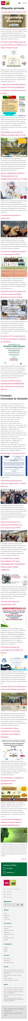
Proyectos (6, 917)
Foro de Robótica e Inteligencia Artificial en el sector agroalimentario (12, 781)
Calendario (6, 928)
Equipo (5, 913)
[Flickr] (21, 904)
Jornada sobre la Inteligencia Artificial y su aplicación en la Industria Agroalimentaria (11, 822)
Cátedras (6, 949)
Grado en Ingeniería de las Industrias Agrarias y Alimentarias (14, 972)
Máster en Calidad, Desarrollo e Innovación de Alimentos (13, 995)
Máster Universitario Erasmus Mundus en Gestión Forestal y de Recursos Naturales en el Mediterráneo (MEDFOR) (14, 999)
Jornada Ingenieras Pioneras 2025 (13, 12)
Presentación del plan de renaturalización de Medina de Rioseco (12, 650)
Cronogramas (7, 932)
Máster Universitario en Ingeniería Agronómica (13, 987)
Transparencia (7, 915)
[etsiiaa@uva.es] (4, 872)
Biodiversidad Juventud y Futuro (13, 453)
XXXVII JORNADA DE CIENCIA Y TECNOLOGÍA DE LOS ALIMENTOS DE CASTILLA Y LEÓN (14, 176)
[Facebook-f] (5, 904)
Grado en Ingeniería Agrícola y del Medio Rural (13, 970)
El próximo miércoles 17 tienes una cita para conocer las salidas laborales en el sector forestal (13, 294)
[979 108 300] (4, 868)
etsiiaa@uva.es (10, 872)
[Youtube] (17, 904)
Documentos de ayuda (9, 938)
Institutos (6, 947)
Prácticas (6, 936)
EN (23, 3)
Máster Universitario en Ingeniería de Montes (13, 989)
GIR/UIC (5, 951)
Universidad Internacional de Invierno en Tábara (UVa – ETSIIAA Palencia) (13, 483)
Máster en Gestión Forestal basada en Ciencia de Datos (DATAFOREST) (13, 992)
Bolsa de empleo (7, 958)
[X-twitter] (13, 904)
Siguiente (24, 859)
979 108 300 (10, 868)
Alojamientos (6, 960)
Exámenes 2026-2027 (8, 930)
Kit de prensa (7, 919)
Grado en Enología (8, 978)
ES (25, 3)
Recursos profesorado (8, 962)
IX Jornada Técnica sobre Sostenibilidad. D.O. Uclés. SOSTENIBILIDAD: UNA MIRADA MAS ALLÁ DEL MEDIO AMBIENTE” (13, 564)
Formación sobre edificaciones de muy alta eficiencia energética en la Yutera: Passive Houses (14, 45)
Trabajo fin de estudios (9, 934)
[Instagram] (9, 904)
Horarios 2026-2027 (8, 926)
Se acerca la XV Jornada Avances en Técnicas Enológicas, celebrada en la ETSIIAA (13, 339)
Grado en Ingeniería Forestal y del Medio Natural (12, 976)
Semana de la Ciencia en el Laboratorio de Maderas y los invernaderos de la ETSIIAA (11, 525)
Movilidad (6, 939)
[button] (19, 3)
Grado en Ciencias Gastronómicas (11, 980)
